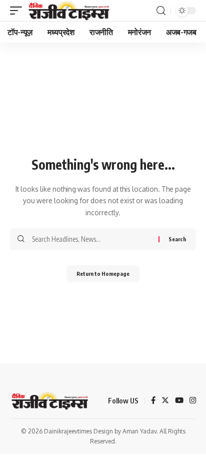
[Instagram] (193, 401)
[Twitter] (165, 401)
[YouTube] (179, 401)
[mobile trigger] (18, 10)
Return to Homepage (103, 273)
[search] (161, 11)
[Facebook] (153, 401)
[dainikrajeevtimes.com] (70, 10)
